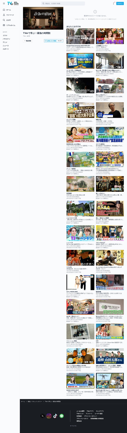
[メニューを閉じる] (4, 3)
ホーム (23, 401)
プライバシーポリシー (90, 416)
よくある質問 (80, 411)
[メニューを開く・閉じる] (113, 3)
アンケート (89, 413)
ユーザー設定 (98, 413)
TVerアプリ (90, 411)
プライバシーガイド (82, 418)
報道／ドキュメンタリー (35, 401)
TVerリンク (80, 413)
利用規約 (79, 416)
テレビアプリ (100, 411)
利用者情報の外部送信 (97, 418)
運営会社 (79, 421)
